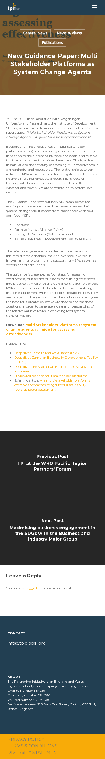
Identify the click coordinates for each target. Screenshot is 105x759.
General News (35, 33)
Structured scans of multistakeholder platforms (50, 376)
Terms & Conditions (33, 746)
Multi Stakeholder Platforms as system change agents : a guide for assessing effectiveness (51, 329)
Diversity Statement (34, 752)
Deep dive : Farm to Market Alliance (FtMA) (47, 353)
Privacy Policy (26, 739)
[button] (94, 7)
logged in (33, 588)
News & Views (69, 33)
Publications (52, 42)
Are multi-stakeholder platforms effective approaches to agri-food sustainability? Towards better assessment (52, 384)
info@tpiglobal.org (27, 643)
